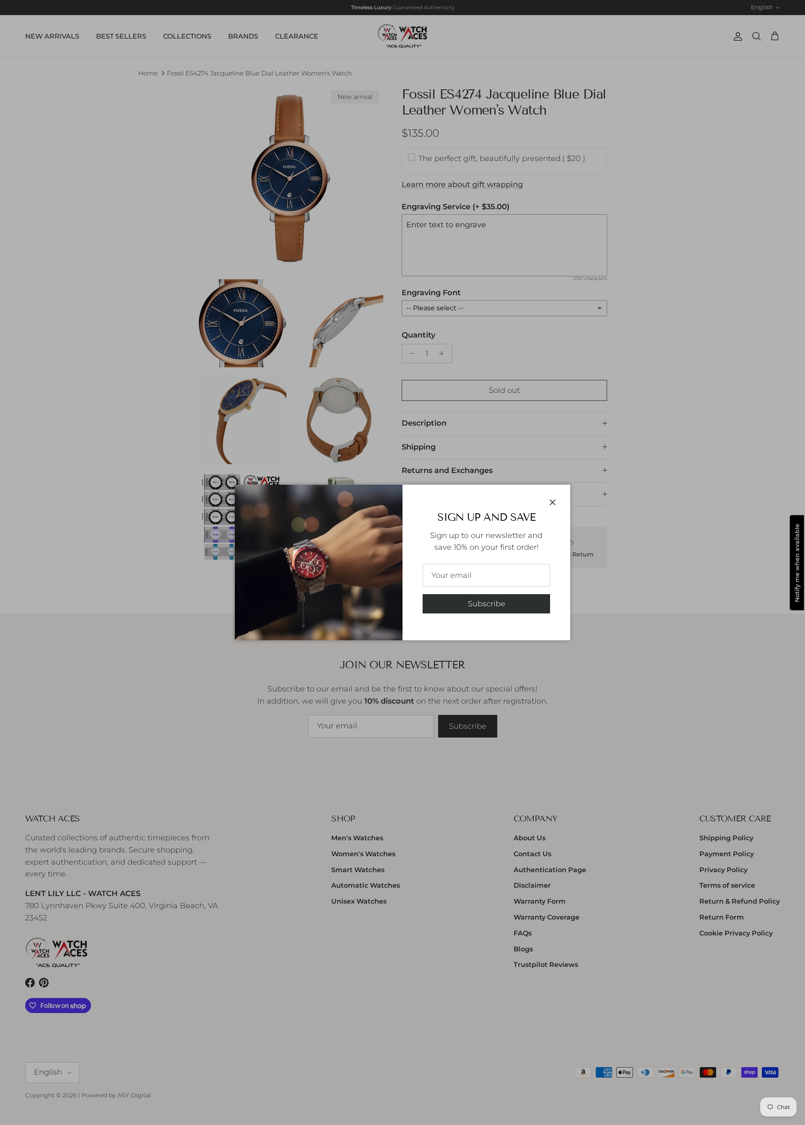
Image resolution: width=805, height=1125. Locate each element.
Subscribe (486, 603)
